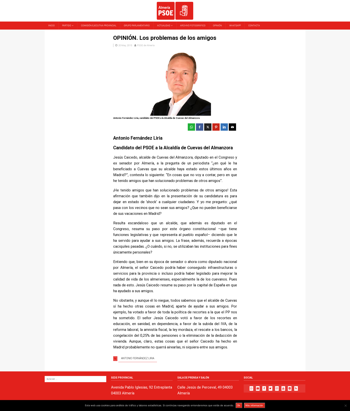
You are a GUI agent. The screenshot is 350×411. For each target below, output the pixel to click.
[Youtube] (283, 388)
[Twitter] (270, 388)
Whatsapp (235, 25)
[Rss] (296, 388)
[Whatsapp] (251, 388)
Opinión (217, 25)
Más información (254, 405)
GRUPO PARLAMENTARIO (137, 25)
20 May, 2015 (125, 45)
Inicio (51, 25)
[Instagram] (277, 388)
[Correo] (258, 388)
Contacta (254, 25)
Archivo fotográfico (192, 25)
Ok (238, 405)
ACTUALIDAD (163, 25)
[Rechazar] (345, 405)
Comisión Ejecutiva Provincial (98, 25)
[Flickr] (289, 388)
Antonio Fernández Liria (137, 358)
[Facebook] (264, 388)
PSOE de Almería (146, 45)
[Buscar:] (75, 379)
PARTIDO (66, 25)
